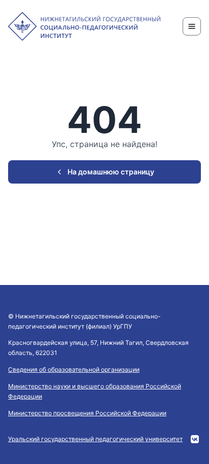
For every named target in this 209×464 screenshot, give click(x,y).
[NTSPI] (84, 26)
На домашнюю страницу (110, 171)
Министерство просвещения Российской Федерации (87, 413)
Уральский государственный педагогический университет (95, 439)
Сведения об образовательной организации (74, 369)
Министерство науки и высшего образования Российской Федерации (94, 391)
